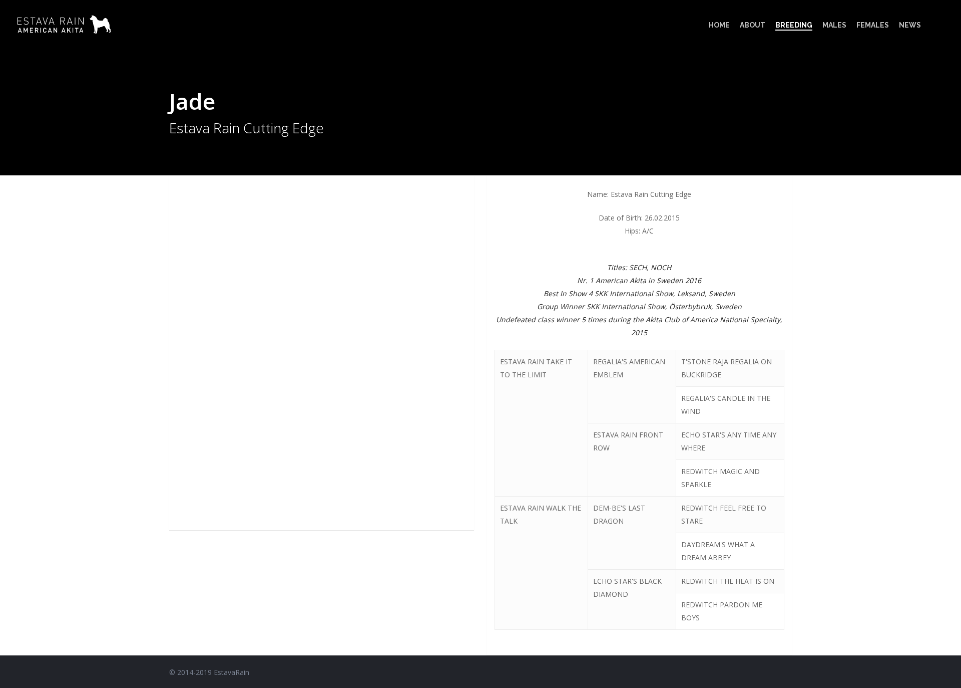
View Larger (222, 212)
